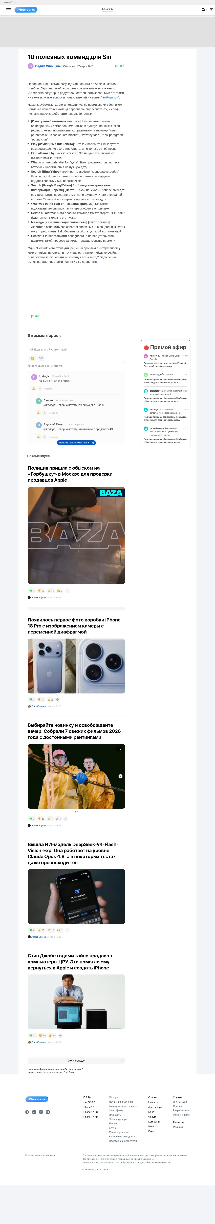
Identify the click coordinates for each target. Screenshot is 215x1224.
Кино (151, 1131)
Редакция (178, 1122)
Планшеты (115, 1114)
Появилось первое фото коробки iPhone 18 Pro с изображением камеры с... (165, 365)
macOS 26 (89, 1102)
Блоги (151, 1111)
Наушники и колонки (121, 1101)
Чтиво (151, 1126)
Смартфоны (116, 1110)
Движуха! (161, 374)
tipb (95, 262)
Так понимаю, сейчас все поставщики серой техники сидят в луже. (164, 431)
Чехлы (113, 1123)
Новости (153, 1102)
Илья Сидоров (38, 706)
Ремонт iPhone (181, 1114)
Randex (48, 400)
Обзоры (113, 1097)
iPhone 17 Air (90, 1116)
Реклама (178, 1127)
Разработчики (181, 1110)
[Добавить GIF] (41, 358)
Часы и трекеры (118, 1119)
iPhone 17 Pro (90, 1111)
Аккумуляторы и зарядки (123, 1106)
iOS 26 (87, 1097)
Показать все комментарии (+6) (76, 442)
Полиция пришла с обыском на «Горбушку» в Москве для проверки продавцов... (165, 381)
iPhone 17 (88, 1107)
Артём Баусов (38, 597)
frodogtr (44, 376)
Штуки (112, 1127)
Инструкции (180, 1101)
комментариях (54, 365)
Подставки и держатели (123, 1140)
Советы (177, 1097)
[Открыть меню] (8, 10)
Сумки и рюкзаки (118, 1132)
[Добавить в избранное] (116, 66)
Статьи (152, 1097)
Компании (154, 1121)
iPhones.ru (90, 1169)
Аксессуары (155, 1107)
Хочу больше (76, 1060)
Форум (152, 1116)
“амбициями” (110, 97)
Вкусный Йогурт (55, 424)
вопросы (59, 97)
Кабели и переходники (122, 1136)
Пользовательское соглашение (41, 1155)
